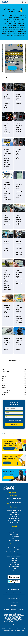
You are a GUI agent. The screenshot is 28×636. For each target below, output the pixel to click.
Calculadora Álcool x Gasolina (14, 554)
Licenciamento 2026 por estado (13, 593)
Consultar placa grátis (14, 548)
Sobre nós (4, 387)
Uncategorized (5, 392)
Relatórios (14, 605)
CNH (3, 369)
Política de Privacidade (14, 598)
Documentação (5, 374)
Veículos (3, 394)
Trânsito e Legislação (6, 390)
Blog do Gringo (14, 534)
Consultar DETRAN (14, 564)
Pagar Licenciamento (14, 566)
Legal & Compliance (14, 540)
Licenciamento (5, 380)
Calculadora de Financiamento (14, 552)
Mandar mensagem (15, 502)
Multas (3, 385)
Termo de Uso (14, 602)
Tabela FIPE (14, 560)
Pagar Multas (14, 568)
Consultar (14, 424)
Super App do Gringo (14, 532)
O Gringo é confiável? (13, 536)
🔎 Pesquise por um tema (9, 434)
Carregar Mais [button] (13, 360)
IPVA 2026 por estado (13, 589)
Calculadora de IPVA (14, 550)
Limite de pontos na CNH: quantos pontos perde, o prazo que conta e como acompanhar (14, 57)
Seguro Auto (14, 558)
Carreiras (14, 538)
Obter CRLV (14, 562)
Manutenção (4, 383)
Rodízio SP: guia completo (14, 556)
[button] (25, 2)
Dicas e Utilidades (5, 371)
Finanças (3, 376)
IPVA (3, 378)
